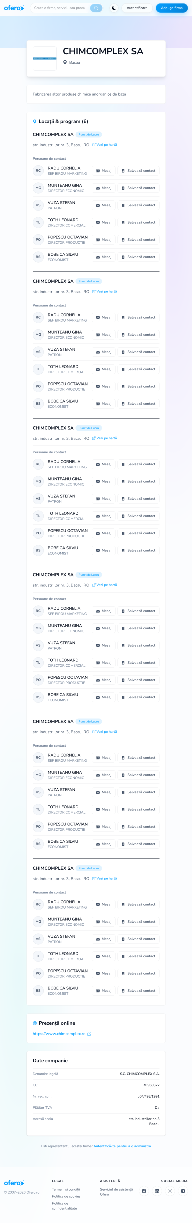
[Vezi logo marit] (45, 58)
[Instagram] (170, 1191)
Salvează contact (141, 170)
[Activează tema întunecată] (114, 8)
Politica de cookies (66, 1196)
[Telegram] (183, 1191)
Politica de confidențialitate (64, 1206)
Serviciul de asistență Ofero (116, 1192)
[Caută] (96, 8)
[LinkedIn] (157, 1191)
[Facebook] (144, 1191)
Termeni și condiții (66, 1189)
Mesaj (106, 170)
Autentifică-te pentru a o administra (122, 1146)
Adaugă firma (172, 8)
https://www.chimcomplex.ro (59, 1033)
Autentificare (137, 8)
